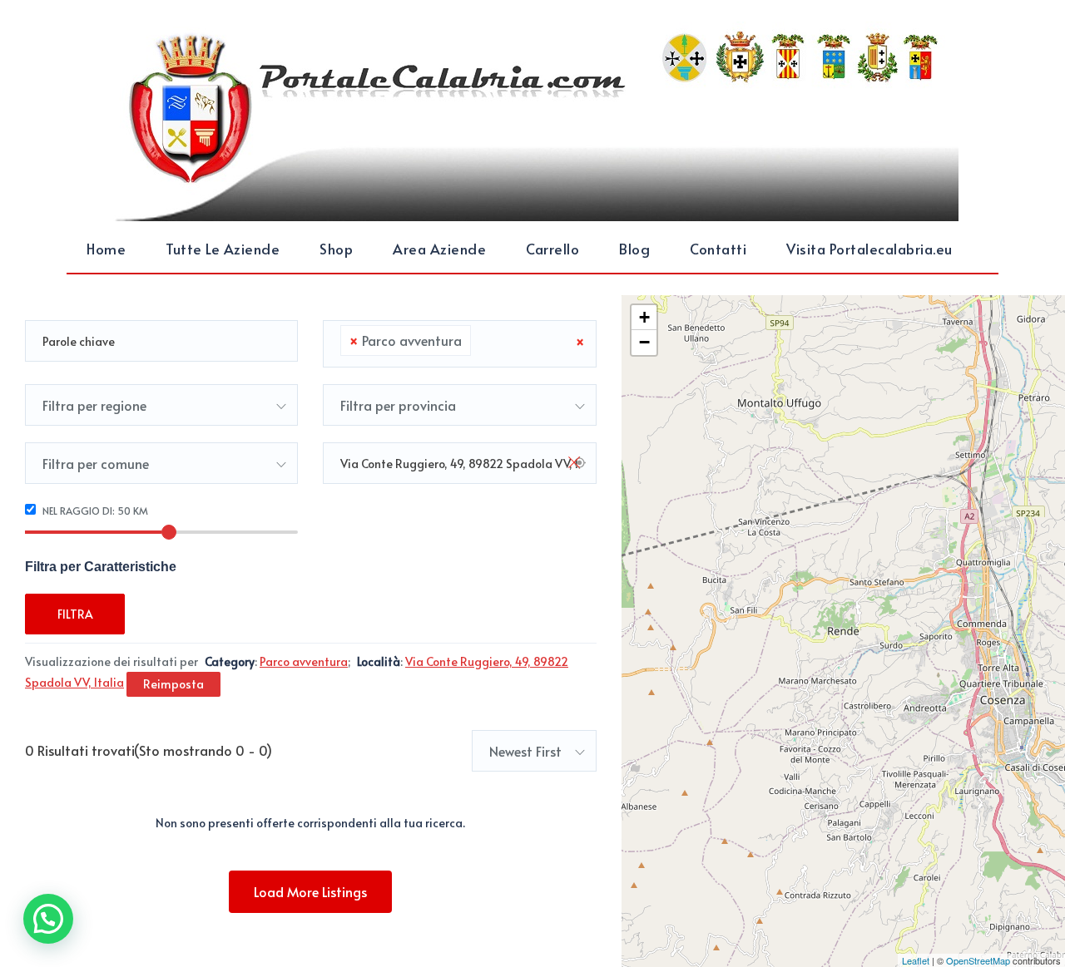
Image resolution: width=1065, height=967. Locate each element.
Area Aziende (439, 249)
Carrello (552, 249)
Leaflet (915, 960)
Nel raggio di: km (94, 510)
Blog (634, 249)
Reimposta (173, 684)
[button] (48, 919)
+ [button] (644, 317)
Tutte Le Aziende (223, 249)
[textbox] (480, 341)
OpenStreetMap (978, 960)
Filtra (75, 614)
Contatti (718, 249)
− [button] (644, 342)
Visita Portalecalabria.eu (869, 249)
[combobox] (459, 344)
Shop (336, 249)
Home (106, 249)
